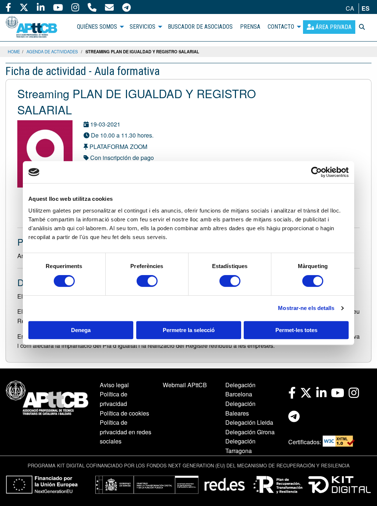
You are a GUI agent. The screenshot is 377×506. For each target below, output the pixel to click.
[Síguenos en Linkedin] (41, 7)
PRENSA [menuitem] (250, 26)
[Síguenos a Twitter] (24, 7)
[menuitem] (329, 27)
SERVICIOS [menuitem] (142, 26)
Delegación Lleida (249, 422)
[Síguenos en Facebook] (8, 7)
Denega (81, 330)
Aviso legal (114, 385)
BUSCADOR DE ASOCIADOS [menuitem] (200, 26)
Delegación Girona (250, 432)
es (366, 8)
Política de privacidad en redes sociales (125, 431)
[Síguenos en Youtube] (58, 7)
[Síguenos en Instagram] (75, 7)
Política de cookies (124, 413)
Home (14, 51)
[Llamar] (92, 7)
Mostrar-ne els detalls (306, 308)
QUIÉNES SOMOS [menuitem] (97, 26)
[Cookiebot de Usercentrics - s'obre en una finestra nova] (316, 172)
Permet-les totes (296, 330)
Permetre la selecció (189, 330)
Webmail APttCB (185, 385)
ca (350, 8)
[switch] (147, 281)
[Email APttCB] (109, 7)
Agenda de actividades (52, 51)
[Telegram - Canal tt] (126, 7)
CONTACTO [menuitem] (281, 26)
